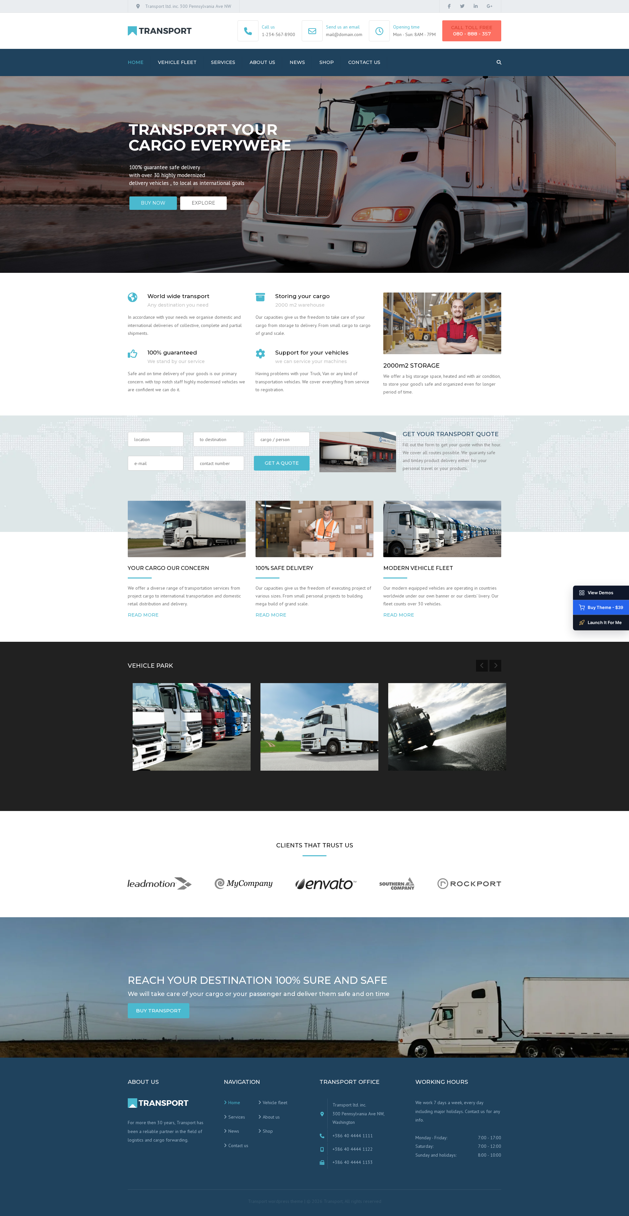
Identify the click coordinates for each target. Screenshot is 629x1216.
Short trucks (160, 743)
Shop (326, 62)
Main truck (413, 743)
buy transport (158, 1010)
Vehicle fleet (177, 62)
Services (223, 62)
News (297, 62)
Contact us (364, 62)
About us (262, 62)
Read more (143, 615)
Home (135, 62)
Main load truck (293, 743)
